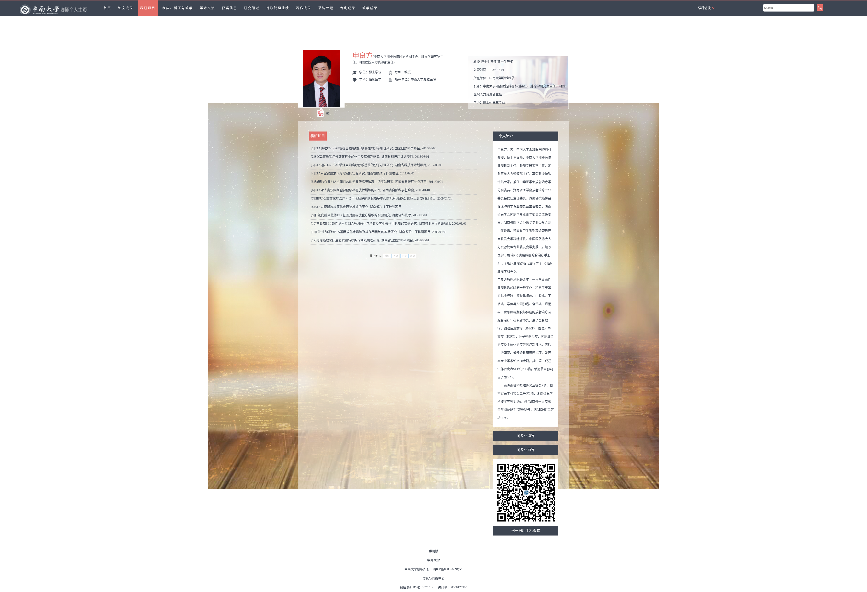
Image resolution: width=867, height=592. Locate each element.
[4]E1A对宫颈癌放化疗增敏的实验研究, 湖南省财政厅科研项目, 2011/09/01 (363, 173)
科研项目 (148, 8)
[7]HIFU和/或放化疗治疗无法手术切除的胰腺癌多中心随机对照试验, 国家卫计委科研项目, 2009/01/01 (381, 198)
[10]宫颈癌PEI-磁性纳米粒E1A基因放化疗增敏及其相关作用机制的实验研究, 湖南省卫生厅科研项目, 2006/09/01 (388, 223)
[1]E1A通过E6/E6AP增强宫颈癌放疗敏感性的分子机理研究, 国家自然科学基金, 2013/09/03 (373, 148)
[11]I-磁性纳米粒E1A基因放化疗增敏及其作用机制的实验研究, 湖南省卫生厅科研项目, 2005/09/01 (379, 232)
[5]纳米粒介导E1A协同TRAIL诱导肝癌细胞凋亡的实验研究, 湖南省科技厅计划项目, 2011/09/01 (377, 181)
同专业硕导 (526, 450)
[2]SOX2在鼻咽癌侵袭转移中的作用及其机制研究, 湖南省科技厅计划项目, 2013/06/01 (370, 156)
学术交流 (207, 8)
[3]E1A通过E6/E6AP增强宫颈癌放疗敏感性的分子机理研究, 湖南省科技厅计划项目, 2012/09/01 (377, 165)
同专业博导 (526, 436)
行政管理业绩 (277, 8)
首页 (107, 8)
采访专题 (325, 8)
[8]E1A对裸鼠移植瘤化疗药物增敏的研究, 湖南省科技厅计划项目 (356, 207)
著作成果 (303, 8)
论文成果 (125, 8)
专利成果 (348, 8)
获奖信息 (229, 8)
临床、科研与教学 (177, 8)
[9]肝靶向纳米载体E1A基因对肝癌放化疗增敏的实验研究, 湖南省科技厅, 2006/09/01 (369, 215)
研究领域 (251, 8)
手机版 (433, 551)
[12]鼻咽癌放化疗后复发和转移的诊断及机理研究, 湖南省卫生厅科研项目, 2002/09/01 (370, 240)
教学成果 (370, 8)
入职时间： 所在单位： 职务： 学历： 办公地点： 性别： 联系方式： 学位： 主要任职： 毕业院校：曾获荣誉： (520, 83)
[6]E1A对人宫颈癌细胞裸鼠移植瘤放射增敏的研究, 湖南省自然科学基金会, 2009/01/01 (370, 190)
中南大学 (433, 560)
